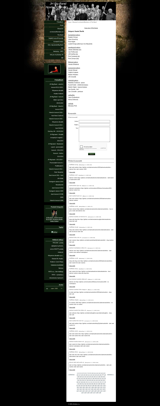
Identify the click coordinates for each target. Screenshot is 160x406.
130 (98, 391)
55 (80, 380)
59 (90, 380)
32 (85, 376)
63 (99, 380)
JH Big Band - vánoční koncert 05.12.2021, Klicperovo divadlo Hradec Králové (56, 88)
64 (101, 380)
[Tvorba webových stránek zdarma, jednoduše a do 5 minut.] (79, 404)
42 (79, 378)
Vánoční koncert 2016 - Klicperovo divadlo (56, 120)
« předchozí (71, 374)
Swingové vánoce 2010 (56, 181)
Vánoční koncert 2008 (56, 200)
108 (93, 387)
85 (92, 383)
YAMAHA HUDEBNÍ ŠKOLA (57, 266)
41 (77, 378)
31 (83, 376)
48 (93, 378)
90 (104, 383)
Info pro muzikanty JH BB (56, 56)
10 (92, 373)
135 (88, 392)
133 (82, 392)
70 (86, 382)
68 (82, 382)
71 (89, 382)
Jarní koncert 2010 (57, 188)
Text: (77, 128)
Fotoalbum (60, 22)
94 (84, 385)
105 (84, 387)
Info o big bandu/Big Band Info (55, 46)
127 (89, 391)
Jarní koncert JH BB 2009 (57, 195)
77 (102, 382)
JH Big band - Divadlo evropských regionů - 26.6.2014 (56, 137)
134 (85, 392)
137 (94, 392)
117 (89, 389)
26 (100, 375)
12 (97, 373)
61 (94, 380)
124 (80, 391)
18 (82, 375)
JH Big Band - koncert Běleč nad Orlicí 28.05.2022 (56, 100)
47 (91, 378)
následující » (110, 374)
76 (100, 382)
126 (86, 391)
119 (95, 389)
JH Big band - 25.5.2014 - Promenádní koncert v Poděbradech (55, 163)
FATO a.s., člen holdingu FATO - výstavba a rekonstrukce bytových (55, 275)
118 (92, 389)
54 (78, 380)
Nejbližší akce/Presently (56, 38)
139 (100, 392)
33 (87, 376)
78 (105, 382)
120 (98, 389)
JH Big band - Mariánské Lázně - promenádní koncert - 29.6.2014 (55, 147)
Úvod (69, 22)
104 (81, 387)
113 (78, 389)
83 (87, 383)
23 (93, 375)
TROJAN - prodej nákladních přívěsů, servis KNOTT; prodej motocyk (56, 247)
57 (85, 380)
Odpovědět (72, 172)
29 (78, 376)
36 (94, 376)
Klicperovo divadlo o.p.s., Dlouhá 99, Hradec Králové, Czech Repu (55, 259)
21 (89, 375)
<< (47, 288)
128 (92, 391)
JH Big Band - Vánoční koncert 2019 (56, 107)
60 (92, 380)
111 (101, 387)
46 (89, 378)
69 (84, 382)
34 (90, 376)
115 (83, 389)
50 (98, 378)
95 (86, 385)
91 (77, 385)
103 (78, 387)
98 (93, 385)
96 (88, 385)
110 (98, 387)
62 (97, 380)
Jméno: (76, 121)
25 (98, 375)
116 (86, 389)
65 (104, 380)
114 (81, 389)
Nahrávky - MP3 (58, 51)
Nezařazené (59, 184)
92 (79, 385)
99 (95, 385)
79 (78, 383)
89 (101, 383)
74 (95, 382)
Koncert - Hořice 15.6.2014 (58, 155)
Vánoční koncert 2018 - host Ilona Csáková (56, 114)
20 (86, 375)
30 (80, 376)
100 (98, 385)
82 (85, 383)
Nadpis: (76, 124)
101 (101, 385)
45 (86, 378)
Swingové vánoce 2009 (56, 191)
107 (90, 387)
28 (105, 375)
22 (91, 375)
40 (104, 376)
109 (95, 387)
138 (97, 392)
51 (100, 378)
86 (94, 383)
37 (97, 376)
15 (104, 373)
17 (79, 375)
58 (87, 380)
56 (83, 380)
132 (104, 391)
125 (83, 391)
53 (105, 378)
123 (78, 391)
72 (91, 382)
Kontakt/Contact (58, 41)
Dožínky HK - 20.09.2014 (55, 131)
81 (83, 383)
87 (97, 383)
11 (94, 373)
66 (77, 382)
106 (87, 387)
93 (81, 385)
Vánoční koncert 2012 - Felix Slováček (56, 170)
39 (101, 376)
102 (104, 385)
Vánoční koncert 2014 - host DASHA (56, 126)
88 (99, 383)
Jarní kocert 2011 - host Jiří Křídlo (56, 177)
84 (90, 383)
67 (79, 382)
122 (104, 389)
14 (101, 373)
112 (104, 387)
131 (101, 391)
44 (84, 378)
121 (101, 389)
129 (95, 391)
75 (98, 382)
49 (95, 378)
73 (93, 382)
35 (92, 376)
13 (99, 373)
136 (91, 392)
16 (77, 375)
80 (80, 383)
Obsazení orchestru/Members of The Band (56, 32)
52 (102, 378)
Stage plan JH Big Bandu (91, 28)
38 (99, 376)
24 (95, 375)
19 (84, 375)
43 (82, 378)
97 (91, 385)
